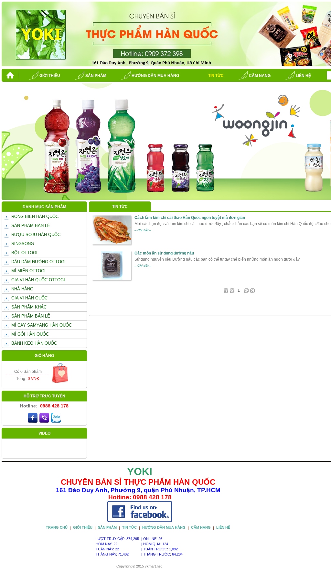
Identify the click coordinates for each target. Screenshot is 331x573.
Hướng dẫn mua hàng (155, 75)
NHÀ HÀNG (22, 288)
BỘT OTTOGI (24, 252)
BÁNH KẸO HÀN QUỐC (34, 343)
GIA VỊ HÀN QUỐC (29, 298)
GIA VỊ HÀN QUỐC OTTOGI (38, 279)
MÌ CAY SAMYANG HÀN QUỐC (41, 325)
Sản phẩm (95, 75)
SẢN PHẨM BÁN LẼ (30, 225)
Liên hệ (303, 75)
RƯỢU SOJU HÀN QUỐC (35, 234)
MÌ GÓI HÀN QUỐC (30, 334)
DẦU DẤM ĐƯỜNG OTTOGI (38, 261)
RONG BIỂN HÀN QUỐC (35, 216)
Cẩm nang (260, 75)
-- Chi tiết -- (142, 230)
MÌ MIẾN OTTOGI (28, 270)
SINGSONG (22, 243)
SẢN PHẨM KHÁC (29, 307)
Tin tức (216, 75)
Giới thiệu (49, 75)
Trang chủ (57, 527)
